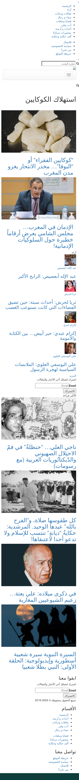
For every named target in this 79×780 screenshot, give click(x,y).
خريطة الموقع (63, 53)
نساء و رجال (64, 17)
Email (72, 386)
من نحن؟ (66, 50)
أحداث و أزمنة (63, 29)
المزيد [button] (72, 375)
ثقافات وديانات (63, 13)
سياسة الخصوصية (61, 46)
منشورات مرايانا (62, 32)
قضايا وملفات (63, 21)
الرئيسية (66, 6)
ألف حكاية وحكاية (61, 36)
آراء (69, 9)
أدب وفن (66, 25)
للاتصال (67, 42)
